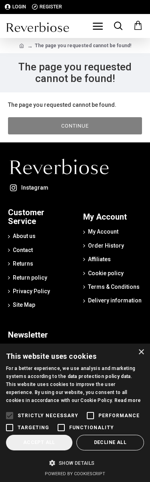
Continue (75, 126)
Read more (127, 400)
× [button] (141, 352)
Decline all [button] (110, 442)
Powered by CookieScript (75, 473)
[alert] (75, 413)
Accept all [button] (39, 442)
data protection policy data (99, 376)
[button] (75, 463)
